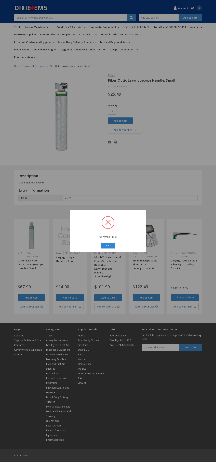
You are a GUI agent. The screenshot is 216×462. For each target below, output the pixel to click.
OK (108, 245)
